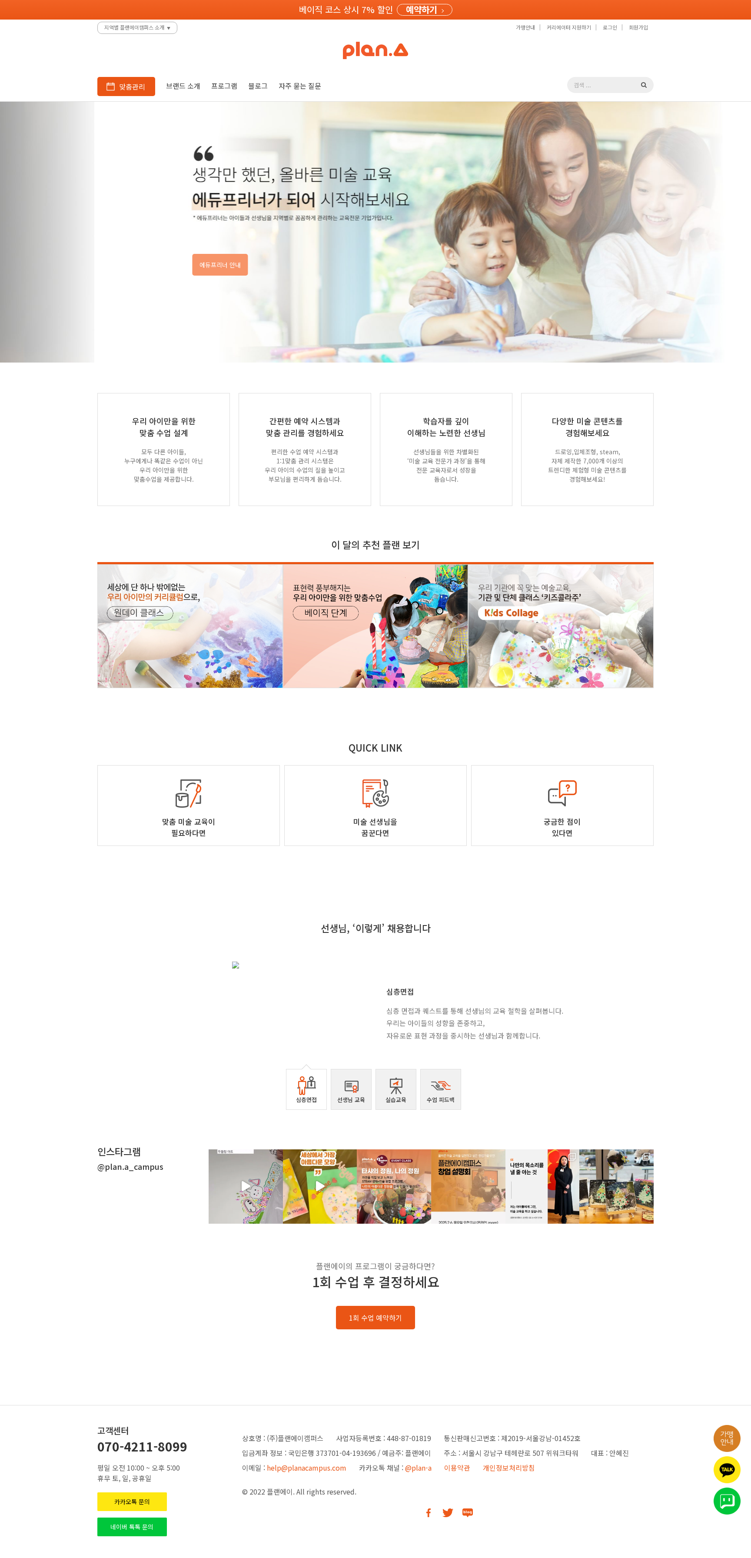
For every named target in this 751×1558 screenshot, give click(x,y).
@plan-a (418, 1467)
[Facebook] (428, 1513)
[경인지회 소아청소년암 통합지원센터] (616, 1186)
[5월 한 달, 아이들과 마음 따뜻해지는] (320, 1186)
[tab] (306, 1089)
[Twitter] (447, 1513)
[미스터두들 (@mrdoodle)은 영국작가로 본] (246, 1186)
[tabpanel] (375, 1005)
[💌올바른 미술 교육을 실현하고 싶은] (468, 1186)
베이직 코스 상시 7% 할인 (346, 9)
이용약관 (457, 1467)
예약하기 (421, 10)
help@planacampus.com (306, 1467)
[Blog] (467, 1513)
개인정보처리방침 (509, 1467)
